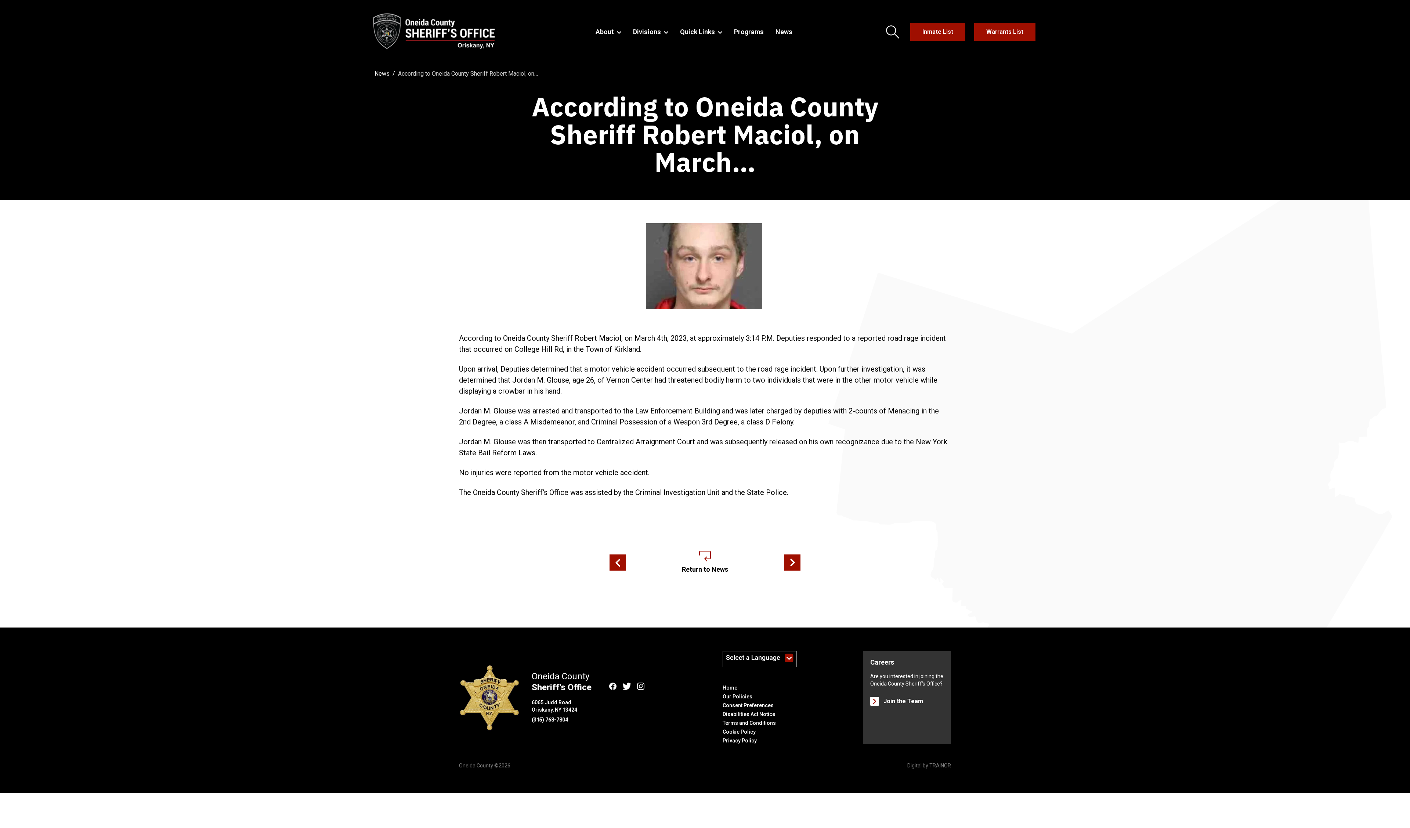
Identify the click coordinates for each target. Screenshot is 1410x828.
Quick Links (697, 32)
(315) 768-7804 (550, 720)
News (784, 32)
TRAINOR (940, 766)
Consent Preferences (748, 705)
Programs (749, 32)
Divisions (647, 32)
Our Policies (737, 696)
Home (730, 688)
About (605, 32)
